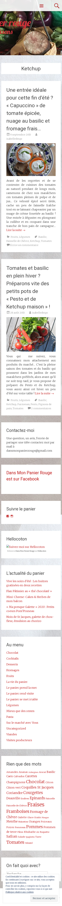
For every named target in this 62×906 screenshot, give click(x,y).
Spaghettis (30, 837)
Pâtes (20, 832)
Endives (25, 798)
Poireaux (46, 821)
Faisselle (50, 798)
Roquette (44, 832)
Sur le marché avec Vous (22, 722)
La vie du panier (17, 682)
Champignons (15, 782)
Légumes (24, 236)
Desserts (12, 664)
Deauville (13, 798)
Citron (49, 782)
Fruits (14, 236)
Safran (11, 836)
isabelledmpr (14, 138)
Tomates (46, 241)
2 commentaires (41, 408)
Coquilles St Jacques (37, 787)
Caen (9, 776)
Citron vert (13, 787)
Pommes (34, 826)
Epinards (37, 798)
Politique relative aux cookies (20, 892)
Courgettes (33, 792)
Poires (10, 827)
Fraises (35, 804)
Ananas (23, 772)
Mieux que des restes (20, 711)
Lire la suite (15, 230)
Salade (21, 836)
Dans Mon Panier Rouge (25, 551)
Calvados (19, 776)
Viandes (11, 734)
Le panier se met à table (22, 699)
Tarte (38, 836)
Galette (22, 817)
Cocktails (12, 658)
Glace (30, 817)
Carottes (31, 776)
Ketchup (35, 241)
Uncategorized (16, 728)
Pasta (9, 717)
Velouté (29, 843)
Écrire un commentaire (24, 245)
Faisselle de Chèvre (17, 241)
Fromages (12, 670)
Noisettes (23, 821)
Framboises (17, 811)
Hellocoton (42, 551)
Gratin (37, 817)
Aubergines (33, 772)
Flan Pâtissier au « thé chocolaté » (29, 591)
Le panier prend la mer (21, 687)
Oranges (34, 821)
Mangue (45, 817)
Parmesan (23, 404)
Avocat (42, 772)
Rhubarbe (30, 831)
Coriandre (14, 793)
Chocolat (12, 652)
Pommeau (20, 827)
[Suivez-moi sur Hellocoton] (25, 547)
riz (37, 832)
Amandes (12, 772)
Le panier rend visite (20, 693)
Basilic (42, 236)
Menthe (12, 821)
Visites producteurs (19, 740)
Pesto (34, 404)
